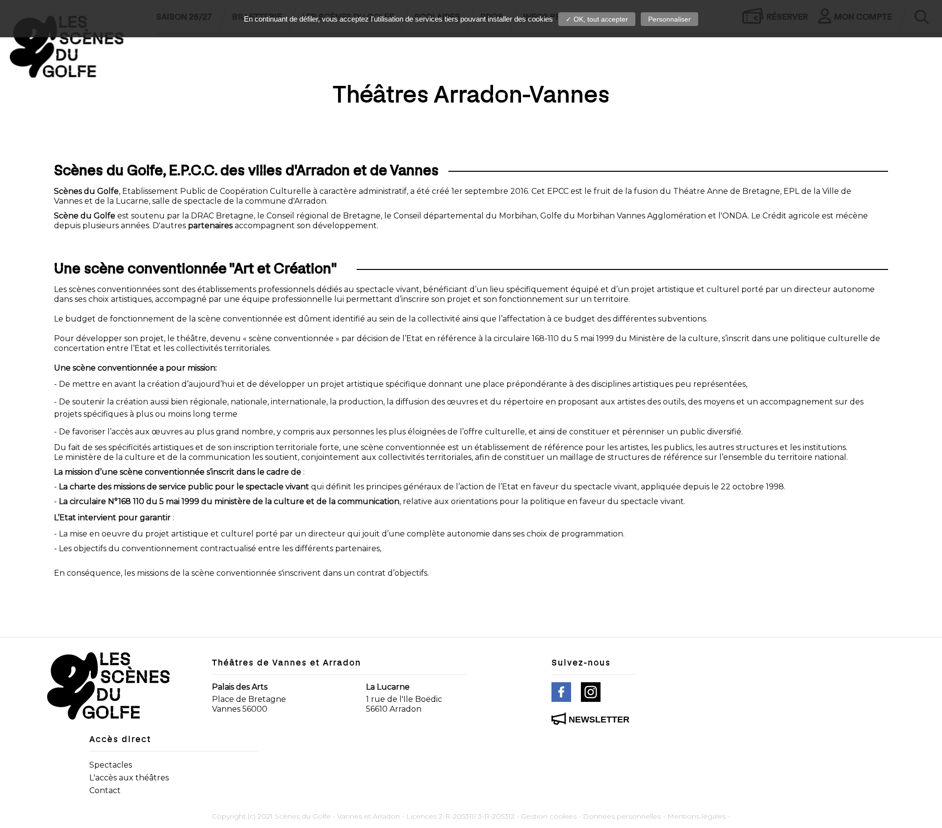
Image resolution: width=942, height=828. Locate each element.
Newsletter (599, 719)
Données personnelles (622, 816)
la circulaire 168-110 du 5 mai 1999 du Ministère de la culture (601, 338)
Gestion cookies (548, 816)
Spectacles (110, 765)
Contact (105, 790)
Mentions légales (696, 816)
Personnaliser (669, 19)
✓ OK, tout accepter (597, 19)
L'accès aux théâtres (129, 777)
